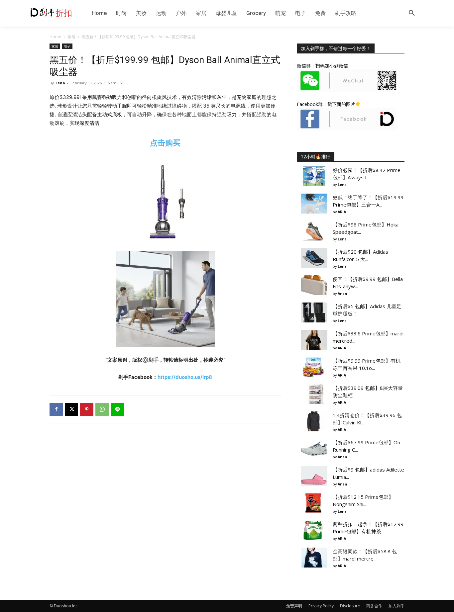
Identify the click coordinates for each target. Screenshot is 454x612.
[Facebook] (56, 409)
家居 (71, 37)
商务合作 (374, 606)
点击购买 (165, 142)
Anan (342, 293)
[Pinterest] (86, 409)
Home (55, 37)
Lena (60, 82)
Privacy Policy (321, 606)
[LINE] (117, 409)
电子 (67, 46)
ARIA (342, 211)
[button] (411, 13)
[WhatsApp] (102, 409)
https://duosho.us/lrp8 (185, 377)
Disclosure (350, 606)
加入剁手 (396, 606)
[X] (71, 409)
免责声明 (294, 606)
